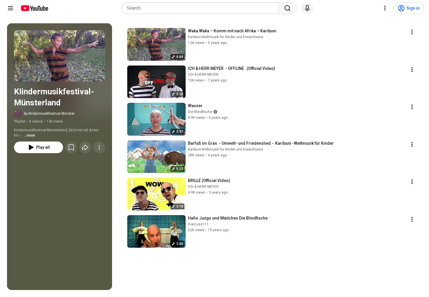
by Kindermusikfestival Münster (49, 114)
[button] (59, 56)
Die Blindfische (200, 112)
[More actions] (99, 147)
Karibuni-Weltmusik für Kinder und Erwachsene (225, 37)
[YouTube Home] (34, 8)
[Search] (287, 8)
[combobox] (202, 8)
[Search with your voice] (307, 8)
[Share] (85, 147)
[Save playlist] (71, 147)
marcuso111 (198, 224)
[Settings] (384, 8)
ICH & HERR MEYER (203, 75)
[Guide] (10, 8)
